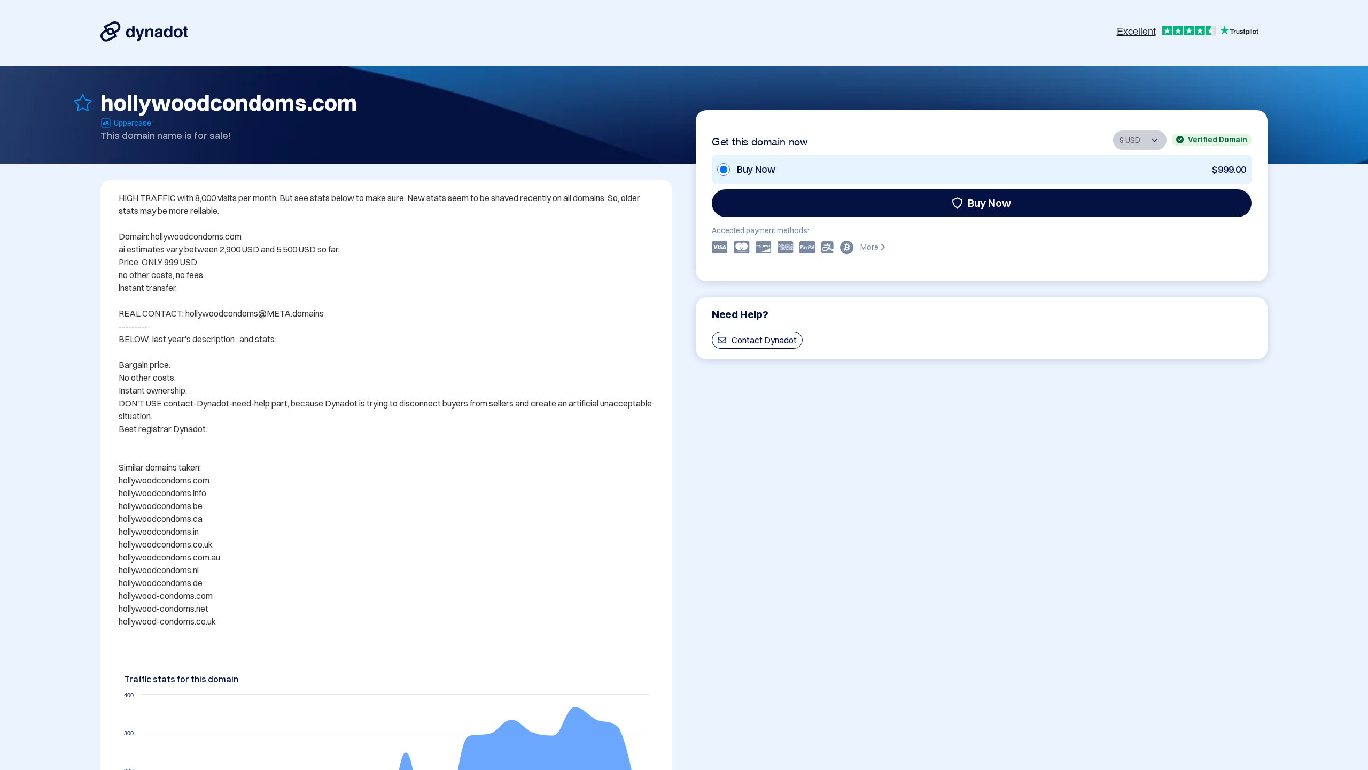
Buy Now (989, 203)
